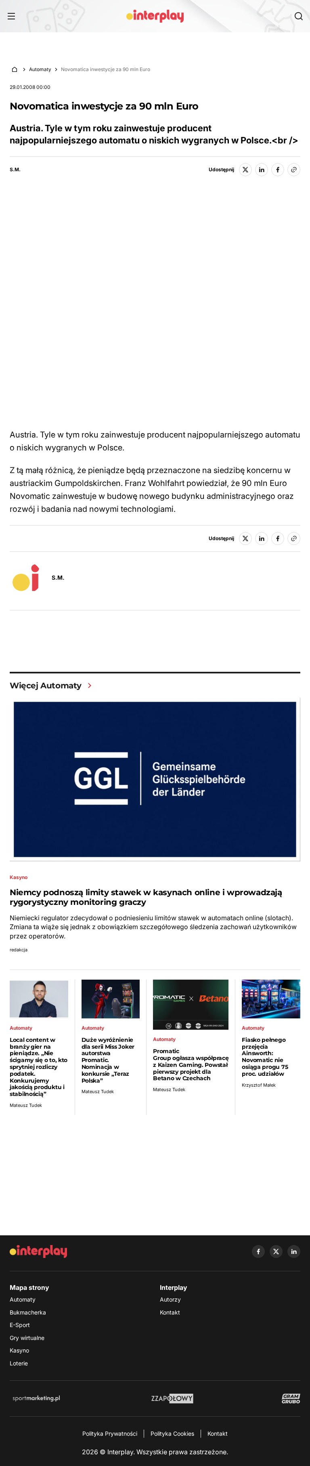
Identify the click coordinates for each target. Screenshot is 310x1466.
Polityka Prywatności (109, 1433)
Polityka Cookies (172, 1433)
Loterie (19, 1363)
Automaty (40, 69)
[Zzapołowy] (172, 1398)
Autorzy (170, 1299)
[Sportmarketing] (36, 1398)
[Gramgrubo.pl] (291, 1398)
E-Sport (20, 1324)
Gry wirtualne (27, 1337)
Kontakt (170, 1312)
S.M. (15, 169)
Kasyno (19, 1350)
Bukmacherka (28, 1312)
